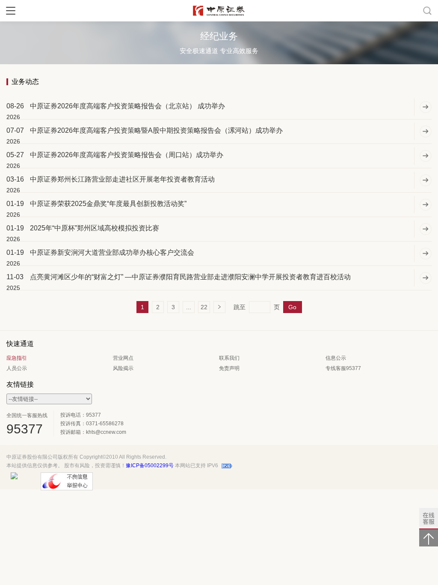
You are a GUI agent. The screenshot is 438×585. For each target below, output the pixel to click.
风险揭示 (123, 368)
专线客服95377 (343, 368)
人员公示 (16, 368)
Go (292, 307)
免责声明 (229, 368)
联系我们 (229, 358)
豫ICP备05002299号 (150, 466)
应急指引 (16, 358)
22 (204, 307)
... (188, 307)
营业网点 (123, 358)
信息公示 (336, 358)
